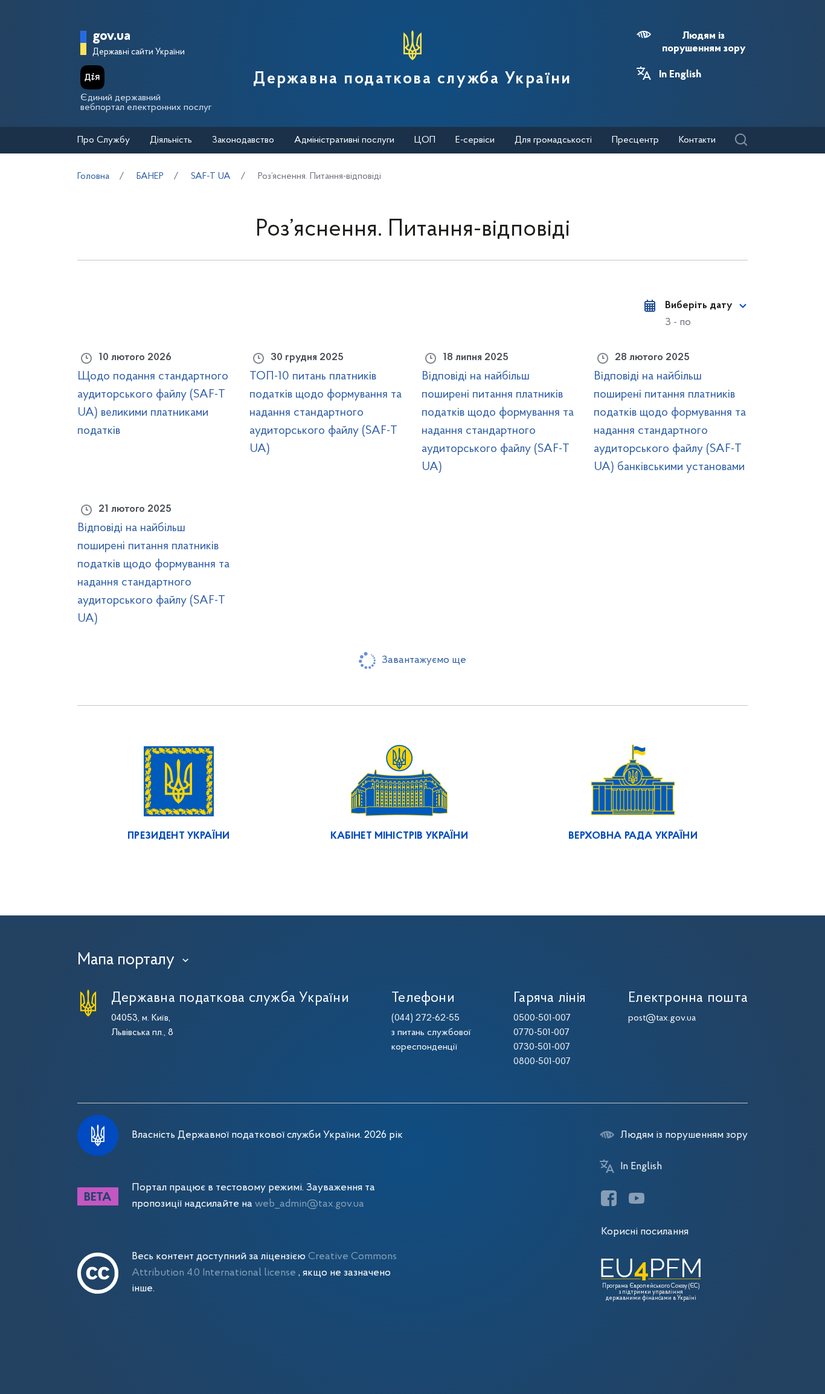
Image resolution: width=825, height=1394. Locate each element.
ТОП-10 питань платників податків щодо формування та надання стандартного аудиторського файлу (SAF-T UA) (325, 412)
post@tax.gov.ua (662, 1018)
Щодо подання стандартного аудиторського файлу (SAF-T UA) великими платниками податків (152, 403)
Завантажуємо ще (424, 660)
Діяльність (171, 140)
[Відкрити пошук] (741, 140)
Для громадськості (553, 140)
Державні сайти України (138, 52)
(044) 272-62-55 (425, 1018)
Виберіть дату (698, 305)
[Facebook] (609, 1198)
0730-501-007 (541, 1047)
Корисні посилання (645, 1232)
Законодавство (243, 140)
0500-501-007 (542, 1018)
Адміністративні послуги (344, 140)
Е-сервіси (475, 140)
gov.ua (111, 37)
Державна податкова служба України (412, 79)
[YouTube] (636, 1198)
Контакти (697, 140)
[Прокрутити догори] (765, 1346)
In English (680, 74)
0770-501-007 (541, 1032)
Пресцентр (635, 140)
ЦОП (424, 140)
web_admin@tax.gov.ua (309, 1204)
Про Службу (103, 140)
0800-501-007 (542, 1061)
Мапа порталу (126, 960)
